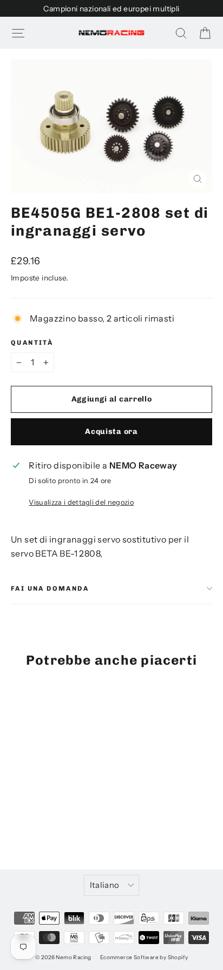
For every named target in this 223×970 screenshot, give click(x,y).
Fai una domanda (50, 588)
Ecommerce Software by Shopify (144, 957)
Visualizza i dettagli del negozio (81, 502)
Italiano (105, 885)
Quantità (32, 342)
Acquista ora (111, 431)
